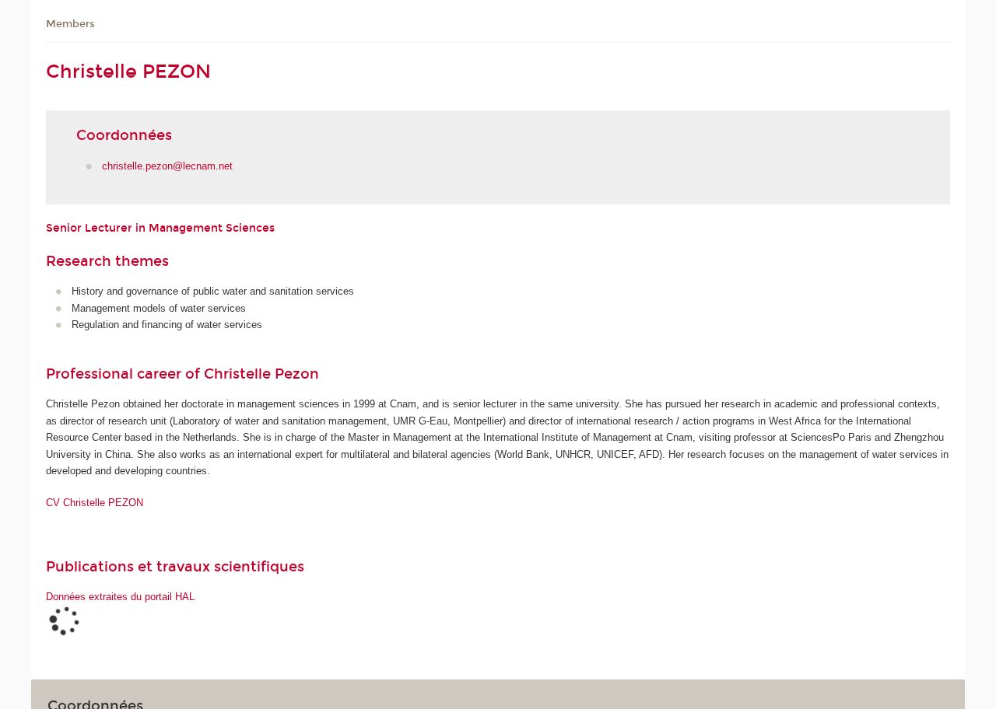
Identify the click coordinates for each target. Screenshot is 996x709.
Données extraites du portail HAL (120, 596)
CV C (94, 502)
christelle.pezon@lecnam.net (167, 166)
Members (70, 24)
